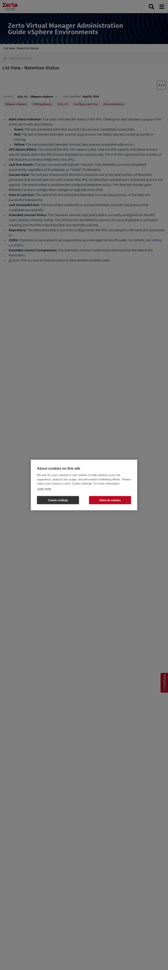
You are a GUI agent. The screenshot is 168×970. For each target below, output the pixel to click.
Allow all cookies (110, 500)
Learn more (44, 488)
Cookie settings (58, 500)
